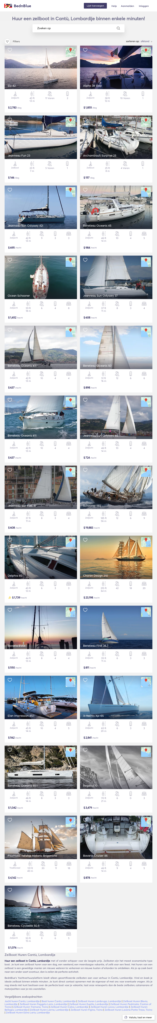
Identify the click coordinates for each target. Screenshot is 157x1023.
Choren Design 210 (95, 575)
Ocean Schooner (19, 295)
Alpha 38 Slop (92, 85)
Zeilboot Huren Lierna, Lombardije (49, 1009)
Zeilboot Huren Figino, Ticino (87, 1009)
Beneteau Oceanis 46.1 (23, 785)
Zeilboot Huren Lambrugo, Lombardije (99, 1001)
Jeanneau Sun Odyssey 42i (25, 225)
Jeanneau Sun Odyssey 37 (100, 295)
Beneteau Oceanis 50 (97, 365)
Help (114, 5)
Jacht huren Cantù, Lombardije (22, 1001)
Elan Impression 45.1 (21, 716)
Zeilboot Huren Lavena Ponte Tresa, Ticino (128, 1009)
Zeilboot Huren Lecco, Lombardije (109, 1006)
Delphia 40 (15, 575)
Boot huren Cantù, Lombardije (59, 1001)
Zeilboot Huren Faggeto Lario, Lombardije (43, 1004)
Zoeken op (44, 28)
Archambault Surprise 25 (99, 155)
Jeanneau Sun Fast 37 (22, 505)
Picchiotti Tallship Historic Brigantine (32, 855)
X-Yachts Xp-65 (93, 716)
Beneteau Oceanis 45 (97, 225)
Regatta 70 (90, 785)
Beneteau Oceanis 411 (22, 365)
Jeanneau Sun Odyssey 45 (100, 435)
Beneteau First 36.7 (95, 645)
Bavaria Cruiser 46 (95, 855)
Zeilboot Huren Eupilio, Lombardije (88, 1004)
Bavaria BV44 (16, 645)
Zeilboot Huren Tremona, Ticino (30, 1006)
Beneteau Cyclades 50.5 (23, 925)
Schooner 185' (92, 505)
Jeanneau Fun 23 (19, 155)
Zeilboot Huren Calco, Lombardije (69, 1006)
